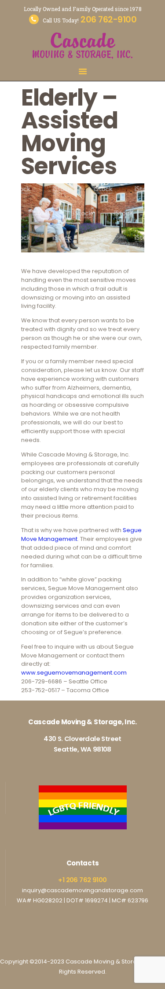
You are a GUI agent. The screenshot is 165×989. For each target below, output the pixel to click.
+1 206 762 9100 (82, 879)
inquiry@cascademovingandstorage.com (82, 890)
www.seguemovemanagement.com (74, 672)
